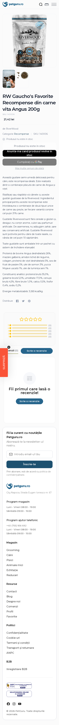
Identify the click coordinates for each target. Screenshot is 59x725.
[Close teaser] (8, 347)
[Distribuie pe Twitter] (23, 301)
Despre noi (13, 601)
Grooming (12, 550)
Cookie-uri (13, 637)
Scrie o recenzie (37, 350)
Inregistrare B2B (16, 669)
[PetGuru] (13, 4)
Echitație (12, 570)
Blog (9, 596)
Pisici (9, 560)
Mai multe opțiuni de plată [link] (29, 168)
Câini (9, 555)
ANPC (10, 652)
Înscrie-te (29, 464)
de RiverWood (10, 128)
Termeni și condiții (18, 642)
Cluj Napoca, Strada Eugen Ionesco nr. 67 (29, 492)
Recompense (21, 134)
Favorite (11, 616)
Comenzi (12, 606)
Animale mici (14, 565)
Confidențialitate (17, 632)
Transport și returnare (20, 647)
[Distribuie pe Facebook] (17, 301)
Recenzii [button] (11, 350)
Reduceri (12, 575)
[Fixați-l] (29, 301)
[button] (4, 362)
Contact (11, 591)
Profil (9, 611)
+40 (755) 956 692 (16, 525)
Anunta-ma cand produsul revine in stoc (29, 153)
